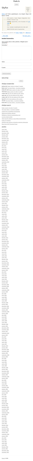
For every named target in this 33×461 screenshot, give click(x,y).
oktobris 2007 (5, 331)
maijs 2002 (4, 441)
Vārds (3, 61)
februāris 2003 (5, 425)
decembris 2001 (5, 450)
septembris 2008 (5, 311)
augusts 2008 (5, 313)
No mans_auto (27, 35)
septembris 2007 (5, 333)
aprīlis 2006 (4, 364)
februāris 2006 (5, 367)
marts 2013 (4, 217)
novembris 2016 (5, 158)
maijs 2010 (4, 275)
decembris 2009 (5, 284)
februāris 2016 (5, 171)
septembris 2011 (5, 246)
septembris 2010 (5, 268)
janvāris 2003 (5, 427)
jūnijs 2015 (4, 183)
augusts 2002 (5, 436)
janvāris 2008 (5, 326)
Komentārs (5, 45)
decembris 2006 (5, 349)
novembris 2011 (5, 243)
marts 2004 (4, 401)
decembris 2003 (5, 407)
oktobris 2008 (5, 309)
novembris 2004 (5, 387)
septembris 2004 (5, 391)
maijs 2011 (4, 254)
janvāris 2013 (5, 221)
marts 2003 (4, 423)
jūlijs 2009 (4, 293)
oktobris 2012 (5, 225)
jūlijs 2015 (4, 181)
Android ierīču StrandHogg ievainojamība (11, 111)
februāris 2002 (5, 447)
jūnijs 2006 (4, 360)
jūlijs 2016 (4, 163)
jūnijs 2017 (4, 147)
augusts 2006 (5, 356)
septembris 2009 (5, 290)
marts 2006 (4, 365)
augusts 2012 (5, 228)
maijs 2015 (4, 185)
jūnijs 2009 (4, 295)
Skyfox (3, 14)
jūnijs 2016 (4, 165)
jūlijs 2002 (4, 438)
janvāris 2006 (5, 369)
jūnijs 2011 (4, 252)
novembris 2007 (5, 329)
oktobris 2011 (5, 245)
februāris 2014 (5, 205)
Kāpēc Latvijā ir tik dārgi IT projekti (15, 86)
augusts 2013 (5, 210)
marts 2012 (4, 236)
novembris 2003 (5, 409)
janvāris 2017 (5, 154)
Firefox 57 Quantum (6, 120)
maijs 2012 (4, 232)
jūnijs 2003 (4, 418)
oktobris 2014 (5, 198)
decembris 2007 (5, 327)
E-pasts (3, 67)
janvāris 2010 (5, 282)
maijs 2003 (4, 419)
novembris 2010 (5, 264)
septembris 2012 (5, 226)
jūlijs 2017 (4, 145)
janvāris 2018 (5, 136)
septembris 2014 (5, 199)
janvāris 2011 (5, 261)
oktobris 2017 (5, 142)
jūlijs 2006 (4, 358)
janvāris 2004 (5, 405)
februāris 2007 (5, 345)
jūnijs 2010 (4, 273)
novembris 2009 (5, 286)
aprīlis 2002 (4, 443)
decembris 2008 (5, 306)
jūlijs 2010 (4, 272)
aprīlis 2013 (4, 216)
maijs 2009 (4, 297)
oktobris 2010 (5, 266)
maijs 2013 (4, 214)
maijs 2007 (4, 340)
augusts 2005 (5, 378)
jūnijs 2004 (4, 396)
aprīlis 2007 (4, 342)
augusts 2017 (5, 143)
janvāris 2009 (5, 304)
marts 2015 (4, 189)
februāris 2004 (5, 403)
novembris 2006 (5, 351)
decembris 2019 (5, 133)
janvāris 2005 (5, 385)
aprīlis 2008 (4, 320)
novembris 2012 (5, 223)
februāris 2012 (5, 237)
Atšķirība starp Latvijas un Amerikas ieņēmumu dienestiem (15, 122)
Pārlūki (20, 32)
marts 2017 (4, 153)
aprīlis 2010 (4, 277)
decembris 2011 (5, 241)
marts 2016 (4, 169)
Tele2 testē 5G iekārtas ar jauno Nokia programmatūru (14, 118)
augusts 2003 (5, 414)
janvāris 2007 (5, 347)
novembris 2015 (5, 176)
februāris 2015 (5, 190)
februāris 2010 (5, 281)
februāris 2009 (5, 302)
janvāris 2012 (5, 239)
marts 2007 (4, 344)
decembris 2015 (5, 174)
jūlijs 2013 (4, 212)
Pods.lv (16, 1)
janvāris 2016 (5, 172)
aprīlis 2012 (4, 234)
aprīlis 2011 (4, 255)
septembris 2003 (5, 412)
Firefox (17, 32)
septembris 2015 (5, 180)
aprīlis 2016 (4, 167)
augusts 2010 (5, 270)
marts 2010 (4, 279)
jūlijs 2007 (4, 336)
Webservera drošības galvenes (9, 113)
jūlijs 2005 (4, 380)
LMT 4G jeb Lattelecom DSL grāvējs (16, 93)
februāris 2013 (5, 219)
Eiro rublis (5, 35)
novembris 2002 (5, 430)
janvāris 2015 (5, 192)
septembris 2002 (5, 434)
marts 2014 (4, 203)
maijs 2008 (4, 318)
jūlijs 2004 (4, 394)
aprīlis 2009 (4, 299)
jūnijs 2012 (4, 230)
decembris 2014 (5, 194)
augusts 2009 (5, 291)
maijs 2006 (4, 362)
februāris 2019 (5, 134)
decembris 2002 (5, 429)
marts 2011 (4, 257)
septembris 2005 (5, 376)
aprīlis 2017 (4, 151)
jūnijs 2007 (4, 338)
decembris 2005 (5, 371)
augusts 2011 (5, 248)
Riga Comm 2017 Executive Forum (9, 124)
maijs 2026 (4, 129)
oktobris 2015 (5, 178)
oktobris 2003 (5, 410)
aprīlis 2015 (4, 187)
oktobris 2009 (5, 288)
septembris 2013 (5, 208)
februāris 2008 (5, 324)
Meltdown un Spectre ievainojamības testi (11, 115)
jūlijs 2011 (4, 250)
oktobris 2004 (5, 389)
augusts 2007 (5, 335)
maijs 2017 (4, 149)
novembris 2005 (5, 373)
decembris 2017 (5, 138)
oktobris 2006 (5, 353)
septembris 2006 (5, 355)
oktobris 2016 (5, 160)
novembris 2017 (5, 140)
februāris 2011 (5, 259)
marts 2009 (4, 300)
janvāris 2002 (5, 448)
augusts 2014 (5, 201)
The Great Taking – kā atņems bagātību (16, 88)
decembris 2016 (5, 156)
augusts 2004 (5, 392)
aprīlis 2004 (4, 400)
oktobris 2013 (5, 207)
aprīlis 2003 (4, 421)
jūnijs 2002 (4, 439)
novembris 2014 (5, 196)
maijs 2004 (4, 398)
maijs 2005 (4, 383)
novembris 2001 (5, 452)
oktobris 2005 (5, 374)
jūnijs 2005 (4, 382)
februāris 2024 (5, 131)
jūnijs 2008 (4, 317)
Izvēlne (16, 4)
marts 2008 (4, 322)
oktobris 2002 (5, 432)
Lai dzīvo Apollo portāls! (7, 117)
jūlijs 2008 (4, 315)
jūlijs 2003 (4, 416)
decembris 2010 (5, 263)
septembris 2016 (5, 162)
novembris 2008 (5, 308)
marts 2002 (4, 445)
